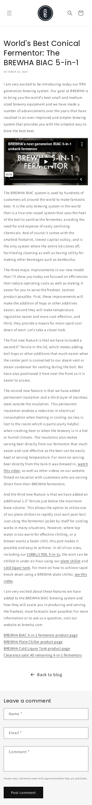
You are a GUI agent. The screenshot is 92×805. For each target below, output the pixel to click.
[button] (9, 13)
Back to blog (49, 674)
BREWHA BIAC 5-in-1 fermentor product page (41, 635)
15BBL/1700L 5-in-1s (43, 554)
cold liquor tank (17, 567)
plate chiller (71, 561)
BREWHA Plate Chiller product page (33, 641)
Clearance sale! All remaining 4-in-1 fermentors (43, 655)
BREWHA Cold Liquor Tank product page (37, 648)
